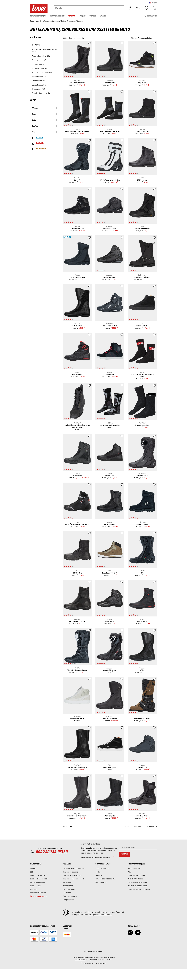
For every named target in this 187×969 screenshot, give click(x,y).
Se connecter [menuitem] (152, 16)
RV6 (142, 573)
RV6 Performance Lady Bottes (110, 180)
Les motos (67, 893)
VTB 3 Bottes (77, 476)
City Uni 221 (142, 83)
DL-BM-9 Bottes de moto (142, 277)
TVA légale (90, 957)
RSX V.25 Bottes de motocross (77, 670)
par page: (77, 38)
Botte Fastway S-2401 (109, 573)
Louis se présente (101, 868)
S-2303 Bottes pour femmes (77, 767)
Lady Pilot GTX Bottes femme (77, 816)
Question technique (37, 875)
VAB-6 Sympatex (109, 816)
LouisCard (34, 889)
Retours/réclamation (38, 893)
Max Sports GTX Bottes (77, 621)
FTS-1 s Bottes (142, 180)
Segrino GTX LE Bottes (142, 228)
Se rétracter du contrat (38, 896)
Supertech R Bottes (109, 670)
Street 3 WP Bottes (109, 767)
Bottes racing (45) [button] (39, 81)
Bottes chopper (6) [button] (39, 60)
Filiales (98, 872)
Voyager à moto (69, 889)
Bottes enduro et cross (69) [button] (42, 73)
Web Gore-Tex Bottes (110, 719)
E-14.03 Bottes (142, 621)
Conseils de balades (70, 872)
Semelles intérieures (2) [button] (41, 93)
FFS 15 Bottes (77, 573)
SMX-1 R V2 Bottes (109, 228)
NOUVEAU (40, 137)
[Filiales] (130, 8)
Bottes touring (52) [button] (39, 85)
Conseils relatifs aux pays (72, 875)
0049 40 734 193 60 (52, 852)
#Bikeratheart (68, 886)
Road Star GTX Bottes (77, 83)
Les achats (99, 875)
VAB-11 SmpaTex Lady (77, 277)
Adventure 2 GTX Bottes (142, 719)
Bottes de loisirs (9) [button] (39, 68)
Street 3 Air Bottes (142, 326)
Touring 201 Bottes (142, 131)
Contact (33, 868)
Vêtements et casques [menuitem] (38, 16)
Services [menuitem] (102, 16)
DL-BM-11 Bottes (142, 524)
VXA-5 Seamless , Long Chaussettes (77, 131)
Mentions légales (134, 868)
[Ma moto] (138, 8)
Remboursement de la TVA (105, 879)
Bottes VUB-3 (109, 476)
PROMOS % (40, 143)
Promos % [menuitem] (71, 16)
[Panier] (154, 8)
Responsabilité (100, 882)
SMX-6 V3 (77, 180)
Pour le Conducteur (70, 896)
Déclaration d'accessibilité (138, 886)
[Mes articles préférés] (146, 8)
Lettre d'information (37, 882)
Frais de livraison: (80, 960)
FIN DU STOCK (41, 148)
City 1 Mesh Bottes (77, 228)
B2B (31, 872)
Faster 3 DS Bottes (109, 277)
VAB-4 (142, 670)
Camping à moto (69, 900)
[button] (153, 2)
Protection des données (136, 875)
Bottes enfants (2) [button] (39, 77)
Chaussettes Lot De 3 (142, 425)
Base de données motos (39, 879)
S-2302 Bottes (77, 326)
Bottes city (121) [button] (38, 64)
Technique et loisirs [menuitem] (57, 16)
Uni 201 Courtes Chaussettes (109, 425)
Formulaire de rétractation (137, 882)
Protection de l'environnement (139, 889)
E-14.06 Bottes (77, 374)
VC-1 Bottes (110, 374)
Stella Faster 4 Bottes (110, 326)
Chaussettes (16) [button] (38, 89)
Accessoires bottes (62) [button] (41, 56)
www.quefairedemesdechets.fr (100, 915)
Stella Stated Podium (77, 719)
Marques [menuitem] (82, 16)
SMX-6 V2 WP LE (142, 476)
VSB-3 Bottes (109, 621)
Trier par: (134, 38)
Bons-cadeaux (35, 886)
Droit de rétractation (135, 879)
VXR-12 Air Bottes (142, 816)
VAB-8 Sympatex (109, 524)
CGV (129, 872)
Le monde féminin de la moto (74, 868)
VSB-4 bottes (142, 767)
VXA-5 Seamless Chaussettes (110, 131)
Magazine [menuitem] (92, 16)
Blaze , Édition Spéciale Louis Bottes (77, 524)
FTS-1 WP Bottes (109, 83)
